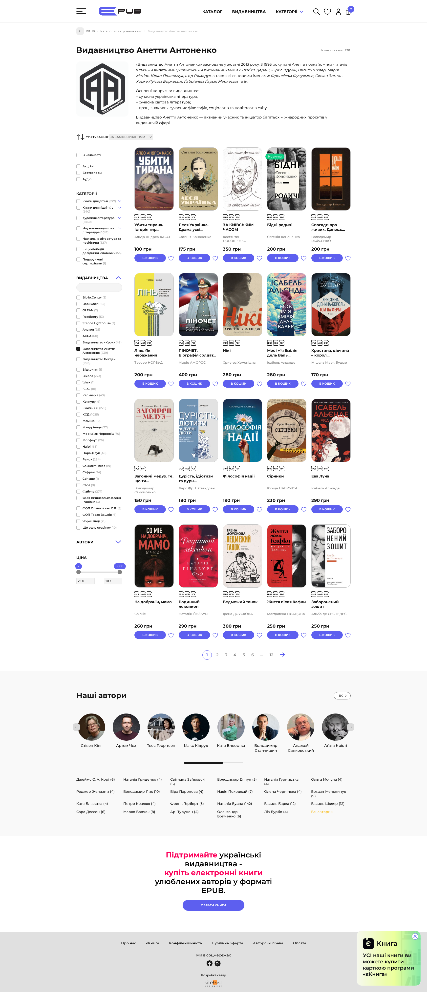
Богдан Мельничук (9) (328, 793)
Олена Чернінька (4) (283, 791)
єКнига (152, 943)
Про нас (128, 943)
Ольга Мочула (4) (326, 779)
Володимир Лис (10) (141, 791)
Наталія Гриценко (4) (142, 779)
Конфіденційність (185, 943)
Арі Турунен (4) (184, 812)
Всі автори (321, 812)
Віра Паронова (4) (186, 791)
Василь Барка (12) (280, 803)
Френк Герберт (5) (187, 803)
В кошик (150, 258)
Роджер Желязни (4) (95, 791)
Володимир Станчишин (265, 744)
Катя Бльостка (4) (92, 803)
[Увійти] (338, 12)
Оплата (299, 943)
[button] (76, 727)
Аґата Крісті (335, 744)
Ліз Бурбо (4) (276, 812)
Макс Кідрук (196, 744)
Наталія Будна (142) (234, 803)
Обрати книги (213, 905)
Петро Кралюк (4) (139, 803)
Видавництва (249, 11)
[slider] (78, 572)
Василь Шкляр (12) (327, 803)
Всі (341, 695)
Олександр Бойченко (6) (229, 814)
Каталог (212, 11)
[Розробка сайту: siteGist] (213, 983)
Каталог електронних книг (121, 31)
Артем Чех (126, 744)
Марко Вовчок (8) (139, 812)
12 (271, 655)
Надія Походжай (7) (235, 791)
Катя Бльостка (231, 744)
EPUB (90, 31)
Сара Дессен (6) (91, 812)
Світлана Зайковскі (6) (187, 781)
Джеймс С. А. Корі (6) (95, 779)
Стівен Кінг (91, 744)
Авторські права (268, 943)
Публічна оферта (227, 943)
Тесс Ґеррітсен (161, 744)
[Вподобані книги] (327, 12)
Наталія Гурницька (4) (281, 781)
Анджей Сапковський (301, 744)
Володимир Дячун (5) (237, 779)
